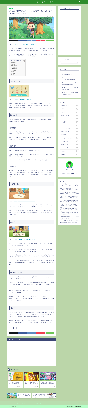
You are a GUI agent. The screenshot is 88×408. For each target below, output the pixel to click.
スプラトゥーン (70, 105)
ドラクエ (70, 134)
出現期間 (15, 65)
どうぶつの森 (70, 141)
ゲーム (11, 8)
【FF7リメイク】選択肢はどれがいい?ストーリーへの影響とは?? (69, 78)
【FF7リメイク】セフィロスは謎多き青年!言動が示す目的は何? (70, 83)
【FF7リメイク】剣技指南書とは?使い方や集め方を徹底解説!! (70, 93)
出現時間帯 (15, 67)
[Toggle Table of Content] (22, 61)
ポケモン (70, 125)
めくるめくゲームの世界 (44, 2)
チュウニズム (70, 144)
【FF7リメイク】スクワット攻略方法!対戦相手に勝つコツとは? (70, 88)
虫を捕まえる (14, 62)
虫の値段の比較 (14, 73)
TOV (70, 122)
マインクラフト (70, 115)
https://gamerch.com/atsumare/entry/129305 (25, 44)
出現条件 (13, 64)
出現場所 (15, 68)
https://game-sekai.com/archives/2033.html (24, 239)
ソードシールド (70, 128)
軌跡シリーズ (70, 109)
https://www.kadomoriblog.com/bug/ (22, 99)
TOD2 (70, 121)
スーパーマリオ (70, 131)
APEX (70, 151)
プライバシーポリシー (12, 406)
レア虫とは (13, 70)
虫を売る (13, 71)
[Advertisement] (32, 354)
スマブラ (70, 154)
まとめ (12, 74)
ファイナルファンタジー (70, 138)
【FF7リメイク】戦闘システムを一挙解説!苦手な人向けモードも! (70, 74)
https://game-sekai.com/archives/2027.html (24, 201)
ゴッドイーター (70, 147)
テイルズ (70, 118)
